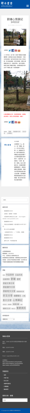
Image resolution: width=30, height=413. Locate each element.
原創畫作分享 (16, 131)
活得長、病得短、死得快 (10, 213)
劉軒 (19, 279)
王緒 (21, 304)
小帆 (23, 296)
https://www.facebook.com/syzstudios (12, 361)
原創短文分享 (9, 291)
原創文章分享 (8, 283)
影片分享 (7, 300)
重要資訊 (21, 308)
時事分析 (5, 304)
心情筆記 (9, 133)
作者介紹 (6, 378)
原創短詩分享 (20, 291)
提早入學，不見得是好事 (10, 240)
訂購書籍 (6, 386)
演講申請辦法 (7, 383)
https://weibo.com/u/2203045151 (11, 365)
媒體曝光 (17, 296)
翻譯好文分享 (6, 308)
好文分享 (8, 295)
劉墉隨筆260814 (8, 235)
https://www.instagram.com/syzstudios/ (12, 363)
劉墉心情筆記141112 (15, 20)
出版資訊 (6, 279)
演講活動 (16, 304)
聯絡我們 (6, 389)
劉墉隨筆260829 (8, 211)
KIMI (4, 275)
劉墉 (10, 131)
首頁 (5, 375)
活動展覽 (9, 304)
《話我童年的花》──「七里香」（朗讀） (14, 232)
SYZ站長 (16, 141)
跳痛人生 (13, 308)
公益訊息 (18, 275)
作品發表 (10, 275)
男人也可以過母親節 (9, 229)
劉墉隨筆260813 (8, 238)
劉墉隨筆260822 (8, 221)
